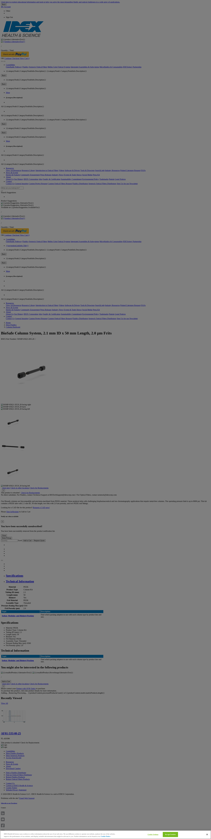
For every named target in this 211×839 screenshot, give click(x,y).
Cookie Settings (153, 834)
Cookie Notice (105, 836)
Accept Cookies (170, 834)
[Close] (207, 834)
